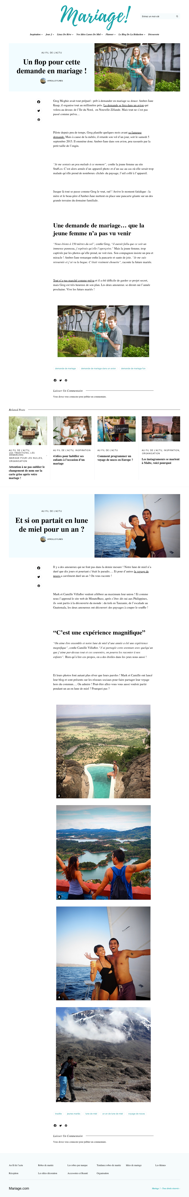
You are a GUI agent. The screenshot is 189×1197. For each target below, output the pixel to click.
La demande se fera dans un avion (124, 105)
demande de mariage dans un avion (98, 368)
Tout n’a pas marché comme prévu (73, 280)
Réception (13, 1173)
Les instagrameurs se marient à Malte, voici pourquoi (161, 461)
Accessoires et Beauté (77, 1173)
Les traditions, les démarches (22, 453)
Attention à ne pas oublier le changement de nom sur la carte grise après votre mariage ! (27, 472)
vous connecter (71, 396)
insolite (58, 1113)
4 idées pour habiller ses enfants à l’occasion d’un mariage (69, 460)
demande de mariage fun (133, 368)
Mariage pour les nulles (25, 458)
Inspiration (83, 450)
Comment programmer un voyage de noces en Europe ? (115, 458)
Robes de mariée (45, 1165)
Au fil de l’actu (16, 1165)
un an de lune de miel (112, 1113)
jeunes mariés (73, 1113)
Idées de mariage (134, 1165)
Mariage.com (19, 1188)
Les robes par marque (77, 1165)
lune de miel (91, 1113)
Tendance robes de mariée (109, 1165)
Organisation (18, 461)
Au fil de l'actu (51, 52)
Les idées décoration (47, 1173)
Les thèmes (160, 1165)
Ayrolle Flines (55, 81)
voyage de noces (136, 1113)
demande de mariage (65, 368)
